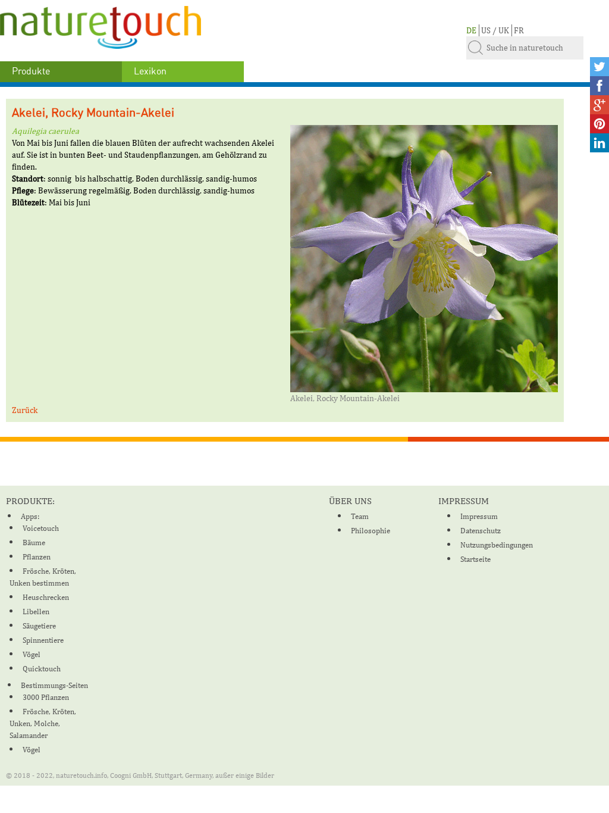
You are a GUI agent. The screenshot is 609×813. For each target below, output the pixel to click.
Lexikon (150, 71)
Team (360, 516)
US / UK (495, 30)
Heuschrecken (46, 597)
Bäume (34, 542)
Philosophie (370, 530)
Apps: (30, 516)
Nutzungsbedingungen (496, 544)
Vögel (31, 654)
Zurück (24, 410)
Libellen (36, 611)
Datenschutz (480, 530)
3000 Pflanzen (46, 697)
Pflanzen (37, 556)
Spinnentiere (43, 640)
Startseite (475, 559)
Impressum (479, 516)
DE (471, 30)
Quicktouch (42, 668)
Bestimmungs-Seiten (54, 685)
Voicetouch (41, 528)
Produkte (31, 71)
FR (519, 30)
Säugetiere (39, 625)
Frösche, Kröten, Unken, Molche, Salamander (43, 723)
